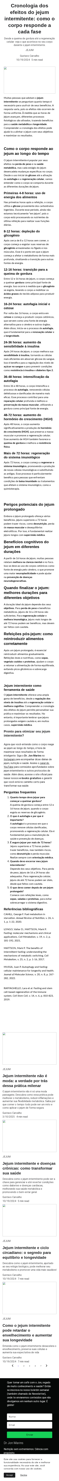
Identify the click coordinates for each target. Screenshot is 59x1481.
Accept (9, 1475)
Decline (23, 1475)
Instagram (9, 759)
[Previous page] (12, 1366)
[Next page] (46, 1366)
